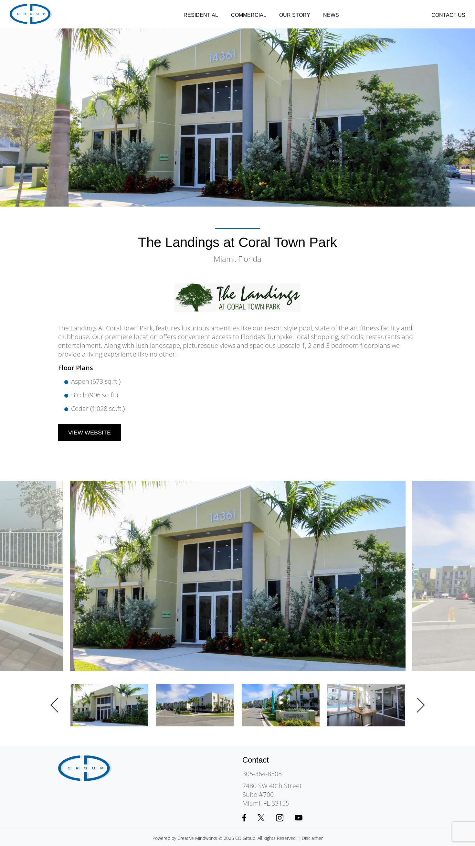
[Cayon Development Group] (31, 14)
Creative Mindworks (197, 838)
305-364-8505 (262, 773)
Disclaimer (312, 838)
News (331, 15)
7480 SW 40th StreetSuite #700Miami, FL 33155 (272, 794)
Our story (294, 15)
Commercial (248, 15)
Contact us (448, 15)
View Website (89, 432)
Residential (201, 15)
